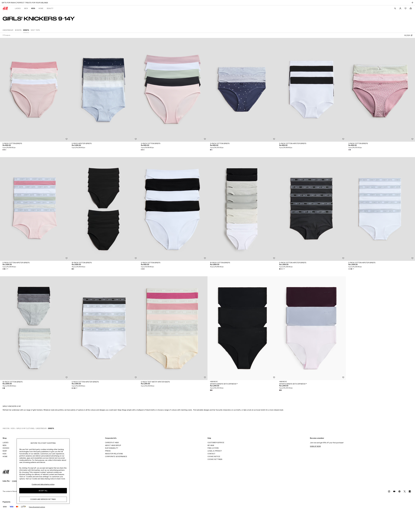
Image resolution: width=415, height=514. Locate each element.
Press (108, 451)
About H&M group (113, 445)
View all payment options (37, 507)
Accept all (43, 491)
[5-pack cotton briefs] (34, 90)
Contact (211, 454)
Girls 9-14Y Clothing (25, 428)
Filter (407, 35)
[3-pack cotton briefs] (242, 90)
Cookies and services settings (43, 499)
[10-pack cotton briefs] (103, 209)
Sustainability (111, 448)
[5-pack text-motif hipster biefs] (173, 328)
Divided (6, 448)
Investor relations (114, 454)
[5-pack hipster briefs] (103, 90)
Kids (33, 8)
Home (40, 8)
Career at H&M (112, 442)
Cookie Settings (215, 459)
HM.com (6, 428)
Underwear (41, 428)
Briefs (51, 428)
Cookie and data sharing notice (43, 484)
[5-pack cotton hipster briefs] (311, 90)
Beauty (50, 8)
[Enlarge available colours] (4, 149)
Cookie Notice (214, 456)
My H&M (211, 445)
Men (26, 8)
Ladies (18, 8)
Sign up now (315, 446)
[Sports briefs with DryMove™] (242, 328)
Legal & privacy (215, 451)
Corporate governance (116, 456)
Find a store (213, 448)
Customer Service (216, 442)
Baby (5, 451)
